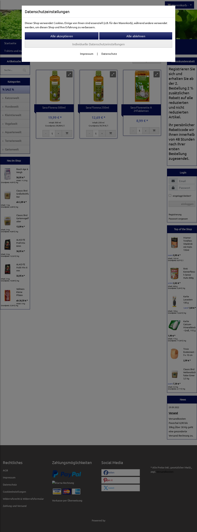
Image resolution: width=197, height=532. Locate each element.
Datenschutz (109, 53)
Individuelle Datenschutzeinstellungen (98, 44)
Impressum (86, 53)
